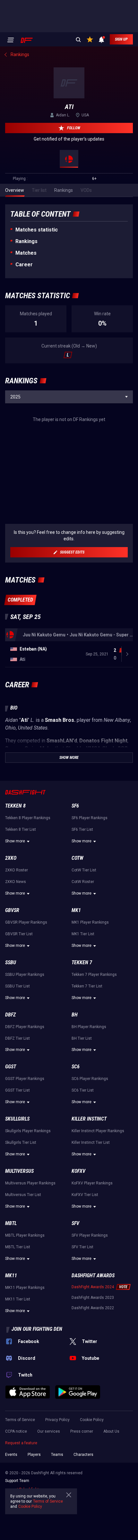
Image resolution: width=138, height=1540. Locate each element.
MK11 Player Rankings (25, 1287)
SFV (75, 1223)
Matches (26, 253)
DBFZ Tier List (17, 1038)
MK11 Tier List (17, 1299)
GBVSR (12, 910)
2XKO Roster (16, 870)
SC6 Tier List (83, 1090)
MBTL (11, 1223)
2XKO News (15, 881)
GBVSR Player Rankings (26, 922)
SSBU (10, 962)
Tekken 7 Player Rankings (94, 974)
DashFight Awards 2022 (93, 1308)
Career (24, 264)
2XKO (10, 858)
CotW (77, 858)
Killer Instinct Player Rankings (98, 1131)
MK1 (76, 910)
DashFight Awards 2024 (93, 1287)
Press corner (81, 1431)
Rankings (26, 241)
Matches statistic (36, 230)
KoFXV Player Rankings (92, 1183)
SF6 (75, 806)
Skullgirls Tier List (20, 1142)
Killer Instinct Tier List (91, 1142)
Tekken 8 (15, 806)
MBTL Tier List (17, 1247)
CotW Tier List (84, 870)
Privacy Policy (57, 1419)
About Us (111, 1431)
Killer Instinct (89, 1119)
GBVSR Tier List (19, 934)
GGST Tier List (17, 1090)
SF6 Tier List (82, 829)
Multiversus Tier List (23, 1194)
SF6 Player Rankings (90, 818)
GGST (10, 1067)
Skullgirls (17, 1119)
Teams (57, 1454)
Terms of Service (20, 1419)
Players (34, 1454)
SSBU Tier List (17, 986)
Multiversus (19, 1171)
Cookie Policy (92, 1419)
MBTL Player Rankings (25, 1235)
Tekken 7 (82, 962)
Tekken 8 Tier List (20, 829)
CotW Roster (83, 881)
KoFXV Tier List (85, 1194)
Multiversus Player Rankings (30, 1183)
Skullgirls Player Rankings (28, 1131)
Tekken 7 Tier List (87, 986)
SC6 (76, 1067)
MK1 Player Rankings (90, 922)
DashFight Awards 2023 (93, 1297)
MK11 (11, 1275)
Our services (48, 1431)
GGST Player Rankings (24, 1078)
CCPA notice (16, 1431)
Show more (15, 841)
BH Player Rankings (89, 1027)
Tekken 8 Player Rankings (27, 818)
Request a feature (21, 1443)
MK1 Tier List (83, 934)
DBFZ (10, 1015)
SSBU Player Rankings (24, 974)
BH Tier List (82, 1038)
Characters (83, 1454)
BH (75, 1015)
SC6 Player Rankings (90, 1078)
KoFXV (78, 1171)
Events (11, 1454)
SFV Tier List (82, 1247)
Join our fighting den (37, 1329)
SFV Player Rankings (90, 1235)
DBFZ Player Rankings (24, 1027)
